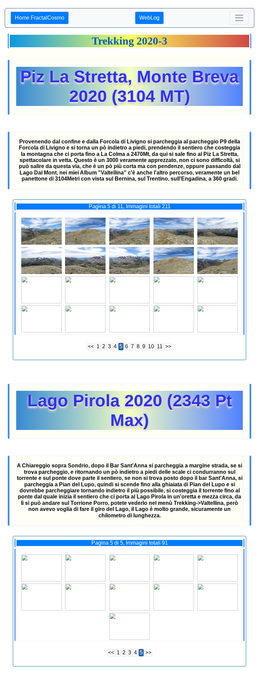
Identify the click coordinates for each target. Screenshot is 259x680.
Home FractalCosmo (39, 18)
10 (151, 346)
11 (160, 346)
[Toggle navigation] (239, 18)
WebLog (149, 18)
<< (91, 346)
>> (168, 346)
